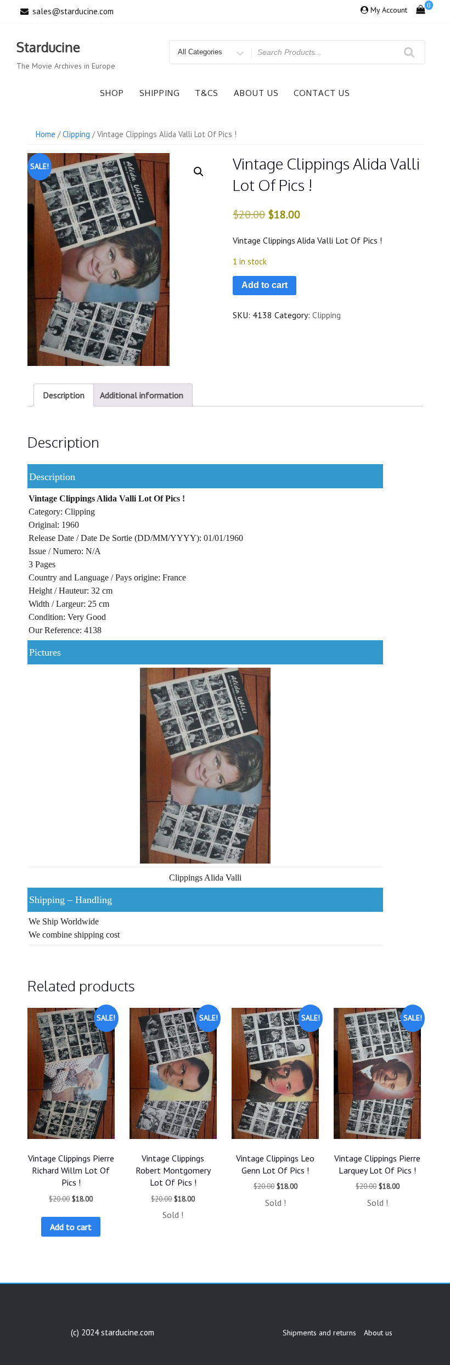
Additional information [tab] (141, 395)
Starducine (48, 46)
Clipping (76, 134)
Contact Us (322, 93)
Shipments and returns (319, 1333)
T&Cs (206, 93)
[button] (199, 172)
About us (256, 93)
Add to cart (264, 285)
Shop (112, 93)
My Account (388, 10)
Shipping (159, 93)
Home (45, 134)
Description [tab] (64, 395)
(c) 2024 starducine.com (112, 1332)
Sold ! (172, 1214)
